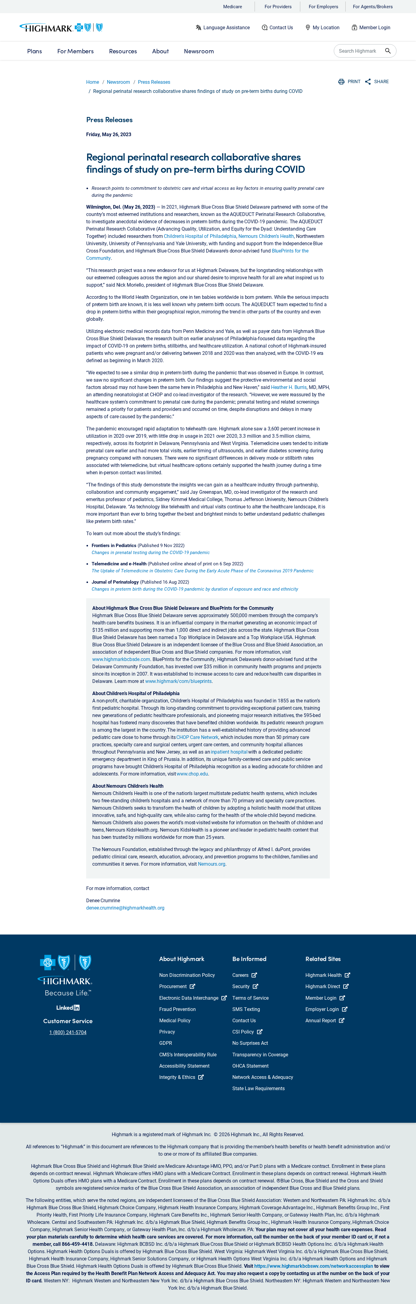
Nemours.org (211, 863)
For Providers (278, 6)
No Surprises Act (250, 1043)
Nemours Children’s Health (266, 236)
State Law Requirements (258, 1088)
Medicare (232, 6)
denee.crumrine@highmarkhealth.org (125, 907)
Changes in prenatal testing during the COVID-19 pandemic (151, 552)
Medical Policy (175, 1020)
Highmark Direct (322, 986)
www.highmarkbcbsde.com (121, 659)
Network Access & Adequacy (262, 1077)
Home (92, 82)
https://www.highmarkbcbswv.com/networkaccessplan (313, 1266)
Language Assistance (226, 27)
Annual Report (320, 1020)
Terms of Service (250, 998)
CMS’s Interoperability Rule (188, 1054)
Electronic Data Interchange (188, 998)
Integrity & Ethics (177, 1077)
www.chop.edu (192, 773)
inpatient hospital (229, 751)
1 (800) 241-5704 (67, 1032)
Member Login (374, 27)
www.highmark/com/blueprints (178, 681)
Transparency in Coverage (260, 1054)
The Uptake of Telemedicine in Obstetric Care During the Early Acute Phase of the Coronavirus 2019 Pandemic (203, 570)
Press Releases (154, 82)
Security (241, 986)
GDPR (165, 1043)
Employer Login (322, 1009)
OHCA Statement (250, 1065)
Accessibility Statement (184, 1065)
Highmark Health (323, 975)
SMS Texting (246, 1009)
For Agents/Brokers (373, 6)
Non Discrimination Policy (187, 975)
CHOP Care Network (197, 737)
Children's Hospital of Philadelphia (200, 236)
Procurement (173, 986)
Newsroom (118, 82)
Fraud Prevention (177, 1009)
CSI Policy (243, 1031)
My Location (326, 27)
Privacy (167, 1031)
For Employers (323, 6)
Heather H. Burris (289, 387)
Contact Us (281, 27)
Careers (240, 975)
